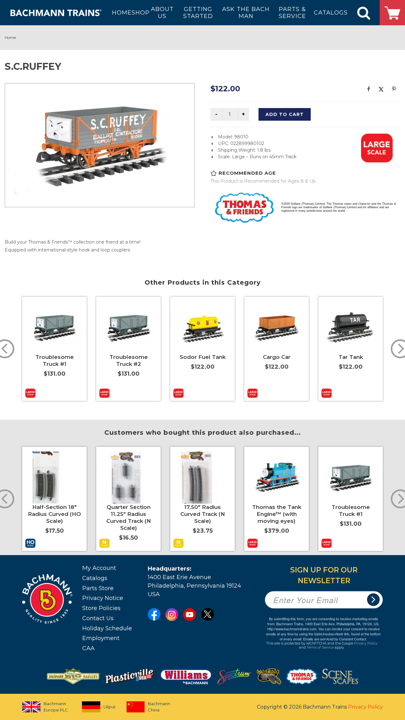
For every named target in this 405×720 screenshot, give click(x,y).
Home (10, 37)
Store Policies (101, 608)
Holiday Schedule (107, 628)
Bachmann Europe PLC (56, 706)
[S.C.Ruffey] (99, 144)
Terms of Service (320, 647)
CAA (88, 648)
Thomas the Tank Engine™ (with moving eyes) (276, 514)
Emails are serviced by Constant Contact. (335, 638)
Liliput (109, 706)
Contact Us (98, 618)
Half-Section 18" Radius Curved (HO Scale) (54, 514)
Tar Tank (351, 357)
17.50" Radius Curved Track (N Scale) (202, 514)
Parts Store (98, 588)
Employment (101, 638)
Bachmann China (159, 706)
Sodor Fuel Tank (203, 357)
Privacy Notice (102, 598)
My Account (99, 568)
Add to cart (284, 114)
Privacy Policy (365, 643)
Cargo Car (276, 357)
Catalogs (94, 578)
